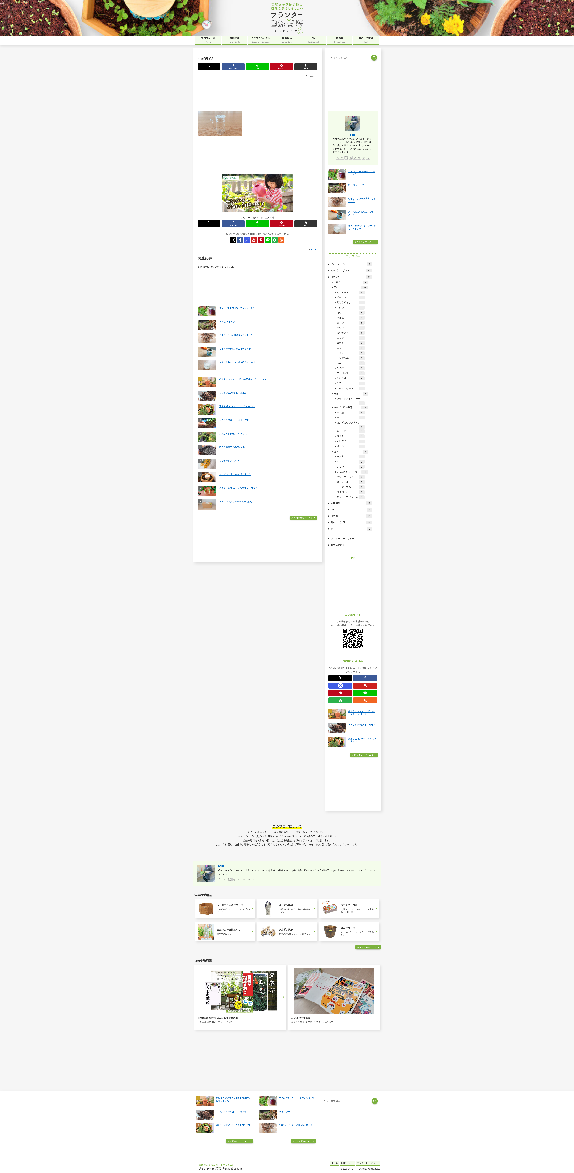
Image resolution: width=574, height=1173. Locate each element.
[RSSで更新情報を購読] (281, 240)
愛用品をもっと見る (367, 947)
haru (353, 135)
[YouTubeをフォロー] (254, 240)
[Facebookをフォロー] (240, 240)
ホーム (334, 1162)
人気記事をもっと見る (302, 517)
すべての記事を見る (364, 241)
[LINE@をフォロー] (268, 240)
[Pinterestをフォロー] (261, 240)
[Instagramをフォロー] (247, 240)
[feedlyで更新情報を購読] (275, 240)
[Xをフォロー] (233, 240)
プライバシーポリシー (343, 538)
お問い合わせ (338, 545)
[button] (305, 66)
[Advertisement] (257, 93)
